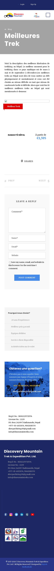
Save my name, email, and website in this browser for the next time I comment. (26, 265)
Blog (10, 29)
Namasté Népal (16, 135)
